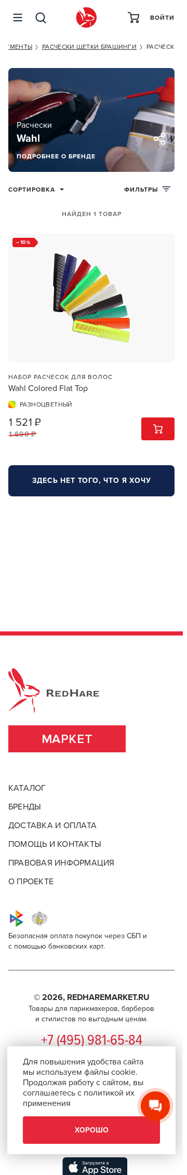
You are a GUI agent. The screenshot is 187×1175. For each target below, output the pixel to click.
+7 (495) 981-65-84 (91, 1041)
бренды (24, 807)
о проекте (31, 881)
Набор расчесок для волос (60, 377)
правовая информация (61, 863)
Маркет (67, 739)
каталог (27, 788)
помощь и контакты (54, 844)
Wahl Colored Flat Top (48, 388)
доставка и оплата (52, 825)
